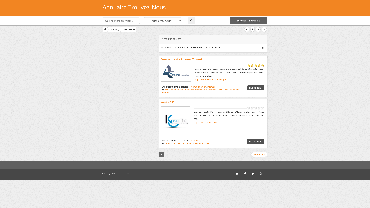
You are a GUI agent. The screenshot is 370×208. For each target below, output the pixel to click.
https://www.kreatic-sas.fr (206, 122)
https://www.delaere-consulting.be (210, 79)
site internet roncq (200, 143)
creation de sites (172, 143)
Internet (211, 86)
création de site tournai (179, 89)
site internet (129, 29)
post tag (115, 29)
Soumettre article (248, 20)
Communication (198, 86)
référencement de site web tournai (219, 89)
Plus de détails (256, 87)
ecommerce (196, 89)
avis (166, 89)
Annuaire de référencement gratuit (130, 174)
